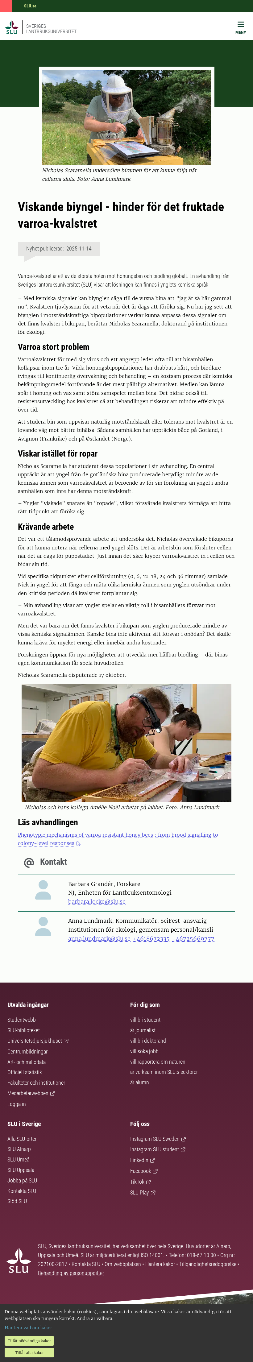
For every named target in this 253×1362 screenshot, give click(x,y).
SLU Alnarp (19, 1149)
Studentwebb (21, 1019)
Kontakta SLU (21, 1191)
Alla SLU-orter (21, 1139)
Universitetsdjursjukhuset (34, 1040)
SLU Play (139, 1192)
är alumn (139, 1082)
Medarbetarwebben (27, 1093)
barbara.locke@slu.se (97, 901)
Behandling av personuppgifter (71, 1273)
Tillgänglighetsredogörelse (208, 1264)
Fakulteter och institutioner (36, 1082)
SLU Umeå (18, 1159)
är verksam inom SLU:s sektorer (164, 1072)
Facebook (140, 1171)
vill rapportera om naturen (157, 1061)
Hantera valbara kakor (28, 1328)
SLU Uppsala (20, 1170)
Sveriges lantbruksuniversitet (51, 28)
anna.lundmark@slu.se (99, 938)
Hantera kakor (160, 1264)
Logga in (16, 1104)
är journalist (143, 1030)
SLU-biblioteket (23, 1030)
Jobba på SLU (22, 1180)
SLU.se (30, 5)
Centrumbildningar (27, 1051)
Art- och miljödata (26, 1062)
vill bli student (145, 1019)
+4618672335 (151, 938)
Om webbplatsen (123, 1264)
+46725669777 (193, 938)
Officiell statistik (24, 1072)
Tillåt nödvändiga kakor (29, 1341)
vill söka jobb (144, 1051)
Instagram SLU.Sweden (155, 1139)
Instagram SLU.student (154, 1149)
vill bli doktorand (148, 1040)
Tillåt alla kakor (29, 1352)
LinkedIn (139, 1160)
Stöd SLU (17, 1201)
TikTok (137, 1181)
